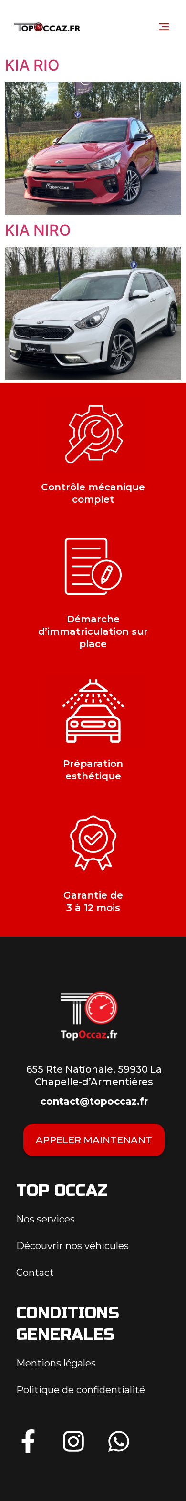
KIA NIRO (38, 230)
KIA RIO (32, 65)
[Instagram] (73, 1441)
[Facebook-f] (28, 1441)
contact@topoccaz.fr (94, 1101)
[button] (164, 26)
